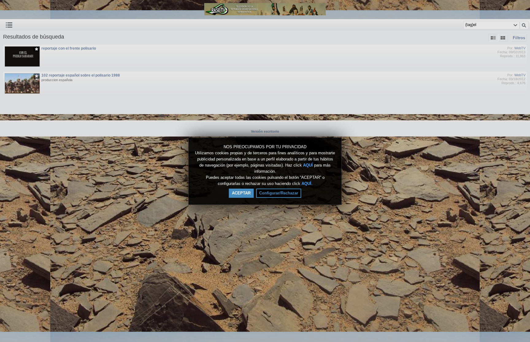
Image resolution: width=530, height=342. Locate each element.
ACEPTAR (241, 193)
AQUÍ (308, 165)
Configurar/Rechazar (278, 193)
